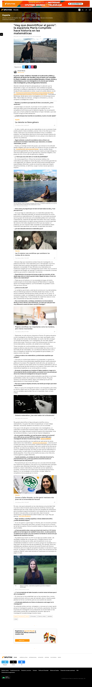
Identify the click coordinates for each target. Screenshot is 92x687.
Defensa (47, 657)
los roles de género (24, 516)
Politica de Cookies (54, 670)
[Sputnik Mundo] (7, 11)
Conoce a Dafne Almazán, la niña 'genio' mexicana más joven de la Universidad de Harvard (34, 498)
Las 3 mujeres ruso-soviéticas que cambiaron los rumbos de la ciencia (32, 254)
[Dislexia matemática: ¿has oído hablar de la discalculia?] (35, 404)
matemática (49, 616)
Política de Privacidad (43, 670)
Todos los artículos (21, 72)
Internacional (21, 616)
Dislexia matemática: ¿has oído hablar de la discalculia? (34, 415)
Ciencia (17, 251)
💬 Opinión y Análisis (41, 616)
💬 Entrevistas (33, 616)
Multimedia (53, 657)
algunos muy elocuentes (40, 443)
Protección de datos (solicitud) (68, 670)
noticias (15, 619)
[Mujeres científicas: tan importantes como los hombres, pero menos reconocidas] (35, 316)
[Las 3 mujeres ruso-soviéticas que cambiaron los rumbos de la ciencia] (35, 240)
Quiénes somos (5, 670)
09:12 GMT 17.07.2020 (19, 36)
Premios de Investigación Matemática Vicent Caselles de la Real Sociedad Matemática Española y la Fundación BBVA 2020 (34, 93)
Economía (40, 657)
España (17, 120)
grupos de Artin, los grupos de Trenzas (27, 149)
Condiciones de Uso (15, 670)
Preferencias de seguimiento (8, 672)
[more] (54, 125)
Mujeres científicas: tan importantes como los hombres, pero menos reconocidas (35, 328)
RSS (77, 670)
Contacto (35, 670)
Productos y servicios (26, 670)
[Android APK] (6, 677)
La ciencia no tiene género (27, 122)
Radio (59, 657)
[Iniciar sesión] (82, 9)
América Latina (23, 657)
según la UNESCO (46, 439)
